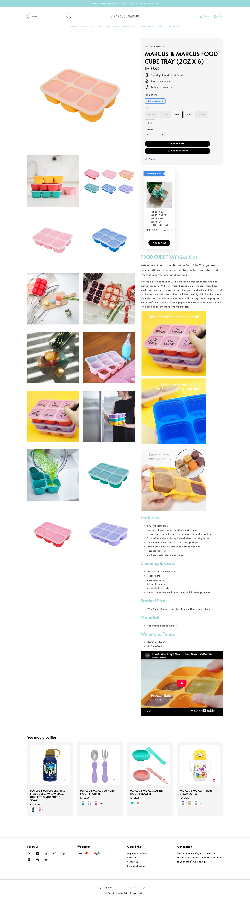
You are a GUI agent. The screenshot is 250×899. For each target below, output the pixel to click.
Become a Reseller (136, 866)
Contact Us (132, 861)
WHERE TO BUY (147, 26)
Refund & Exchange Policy (117, 893)
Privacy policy (138, 893)
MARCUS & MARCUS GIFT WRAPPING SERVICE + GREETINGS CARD (160, 218)
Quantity (149, 129)
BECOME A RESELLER (169, 26)
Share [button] (152, 159)
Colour (148, 107)
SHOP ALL (85, 26)
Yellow (201, 114)
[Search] (66, 16)
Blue (188, 114)
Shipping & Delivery (137, 853)
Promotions (151, 94)
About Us (131, 857)
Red (150, 122)
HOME (74, 26)
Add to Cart (177, 143)
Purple (151, 114)
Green (165, 114)
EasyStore (148, 887)
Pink (177, 114)
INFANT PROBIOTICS (105, 26)
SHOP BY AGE (128, 26)
